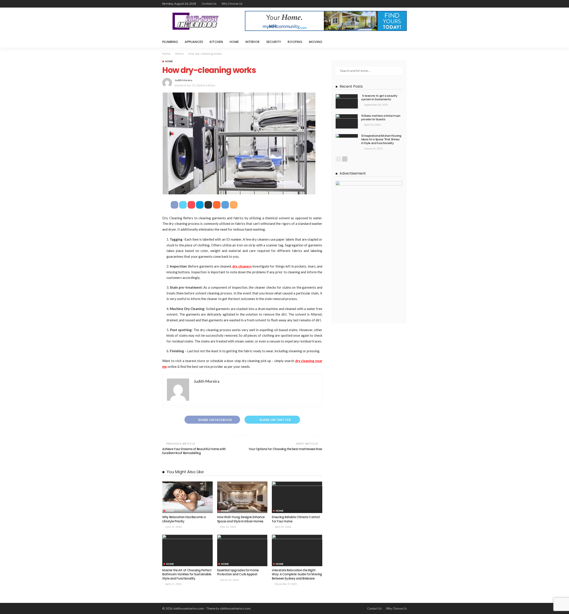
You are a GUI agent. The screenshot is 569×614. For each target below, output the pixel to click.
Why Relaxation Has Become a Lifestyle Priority (184, 519)
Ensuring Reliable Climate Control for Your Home (296, 519)
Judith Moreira (183, 80)
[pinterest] (398, 4)
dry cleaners (241, 266)
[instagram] (404, 4)
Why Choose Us (232, 4)
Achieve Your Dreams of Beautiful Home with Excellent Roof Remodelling (194, 451)
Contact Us (209, 4)
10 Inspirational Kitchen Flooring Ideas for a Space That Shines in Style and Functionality (381, 139)
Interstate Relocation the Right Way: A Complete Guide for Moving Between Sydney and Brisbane (297, 574)
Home (234, 42)
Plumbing (170, 42)
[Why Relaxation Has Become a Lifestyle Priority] (187, 497)
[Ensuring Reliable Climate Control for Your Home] (297, 497)
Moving (315, 42)
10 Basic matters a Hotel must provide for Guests (381, 117)
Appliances (194, 42)
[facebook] (386, 4)
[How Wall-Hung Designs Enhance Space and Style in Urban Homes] (242, 497)
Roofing (295, 42)
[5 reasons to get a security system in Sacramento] (347, 101)
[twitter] (392, 4)
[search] (401, 42)
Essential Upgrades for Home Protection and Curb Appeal (238, 572)
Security (273, 42)
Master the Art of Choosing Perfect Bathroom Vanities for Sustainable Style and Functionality (187, 574)
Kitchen (216, 42)
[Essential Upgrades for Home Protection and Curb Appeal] (242, 550)
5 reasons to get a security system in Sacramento (379, 97)
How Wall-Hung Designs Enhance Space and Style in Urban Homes (241, 519)
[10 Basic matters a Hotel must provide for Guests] (347, 121)
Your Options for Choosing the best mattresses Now (285, 449)
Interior (252, 42)
